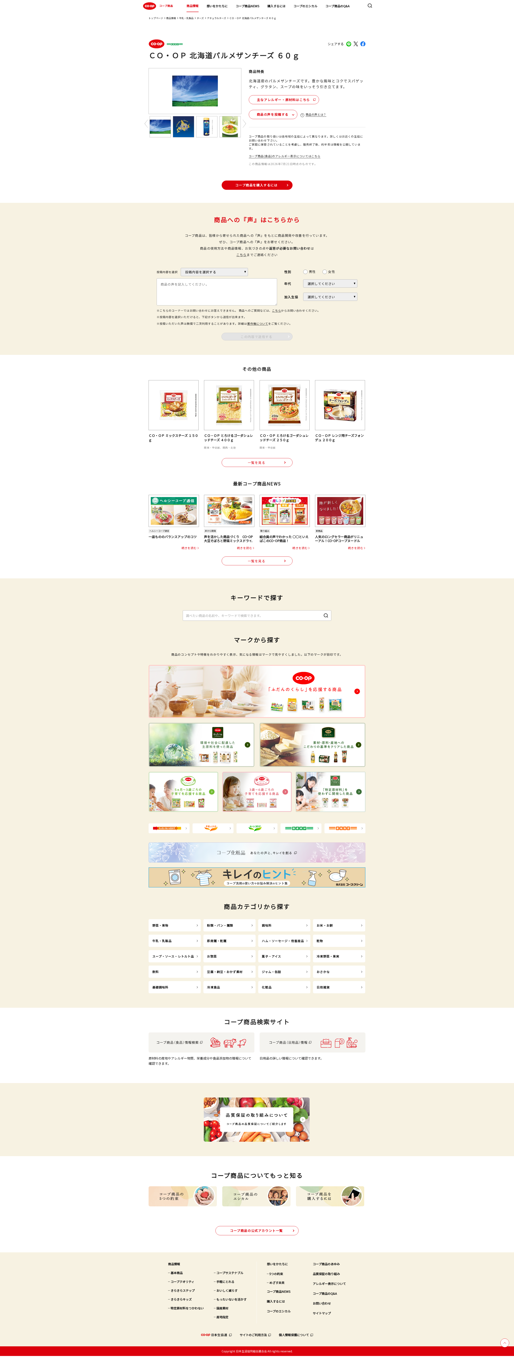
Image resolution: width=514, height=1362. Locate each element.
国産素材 (222, 1308)
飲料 (155, 972)
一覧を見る (256, 462)
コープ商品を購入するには (256, 185)
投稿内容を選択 (167, 272)
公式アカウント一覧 (256, 1230)
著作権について (257, 324)
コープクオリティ (182, 1281)
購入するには (276, 6)
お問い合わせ (322, 1303)
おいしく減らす (227, 1290)
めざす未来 (277, 1282)
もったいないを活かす (231, 1299)
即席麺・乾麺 (216, 941)
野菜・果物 (160, 925)
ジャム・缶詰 (271, 972)
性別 (287, 271)
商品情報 (193, 6)
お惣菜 (212, 956)
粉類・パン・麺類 (220, 925)
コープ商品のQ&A (337, 6)
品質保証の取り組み (326, 1274)
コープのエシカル (305, 6)
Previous (146, 123)
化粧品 (266, 987)
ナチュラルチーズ (216, 18)
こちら (241, 254)
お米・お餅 (325, 925)
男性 (312, 271)
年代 (287, 283)
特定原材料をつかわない (187, 1308)
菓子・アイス (271, 956)
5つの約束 (276, 1274)
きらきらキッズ (181, 1299)
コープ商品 (166, 6)
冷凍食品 (213, 987)
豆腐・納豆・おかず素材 (225, 972)
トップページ (156, 18)
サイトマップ (322, 1313)
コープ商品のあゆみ (326, 1264)
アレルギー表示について (329, 1283)
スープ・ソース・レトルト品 (173, 956)
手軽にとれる (225, 1281)
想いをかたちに (217, 6)
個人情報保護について (294, 1335)
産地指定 (222, 1317)
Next (244, 123)
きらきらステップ (183, 1290)
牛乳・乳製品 (186, 18)
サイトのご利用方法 (253, 1335)
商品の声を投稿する (273, 114)
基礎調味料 (160, 987)
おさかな (323, 972)
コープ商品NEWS (247, 6)
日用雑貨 (323, 987)
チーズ (200, 18)
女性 (331, 271)
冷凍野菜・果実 (328, 956)
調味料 (266, 925)
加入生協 (291, 296)
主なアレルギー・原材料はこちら (283, 99)
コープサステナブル (229, 1273)
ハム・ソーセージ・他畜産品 (283, 941)
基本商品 (177, 1273)
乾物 (320, 941)
